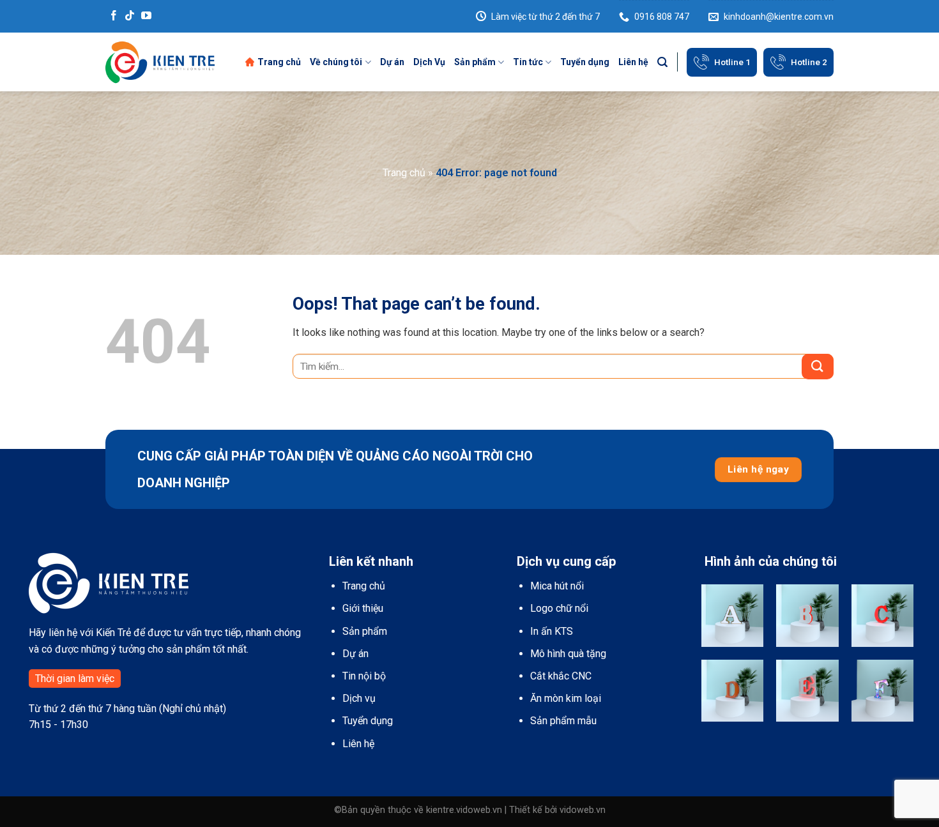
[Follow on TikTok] (130, 16)
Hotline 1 (732, 62)
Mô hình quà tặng (568, 654)
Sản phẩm (475, 62)
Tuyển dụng (584, 62)
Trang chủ (279, 62)
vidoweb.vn (583, 810)
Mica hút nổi (557, 586)
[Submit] (818, 366)
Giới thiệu (362, 608)
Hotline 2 (809, 62)
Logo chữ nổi (559, 608)
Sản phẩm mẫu (563, 721)
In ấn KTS (551, 631)
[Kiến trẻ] (160, 62)
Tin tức (528, 62)
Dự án (392, 62)
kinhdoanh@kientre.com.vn (779, 16)
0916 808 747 (661, 16)
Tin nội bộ (364, 676)
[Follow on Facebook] (114, 16)
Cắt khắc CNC (561, 676)
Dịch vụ (359, 698)
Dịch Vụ (429, 62)
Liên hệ (633, 62)
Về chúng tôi (336, 62)
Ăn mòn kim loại (565, 698)
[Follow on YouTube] (146, 16)
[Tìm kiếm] (662, 62)
